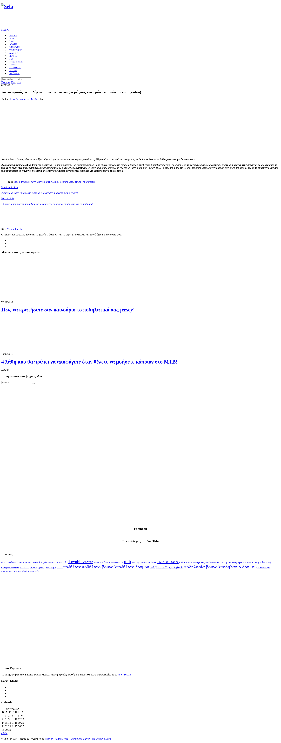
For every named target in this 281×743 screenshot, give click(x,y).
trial (181, 562)
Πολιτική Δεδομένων (79, 738)
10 (13, 719)
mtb (127, 561)
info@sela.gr (124, 674)
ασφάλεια (246, 562)
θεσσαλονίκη (24, 568)
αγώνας (200, 562)
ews (95, 562)
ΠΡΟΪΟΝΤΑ (14, 73)
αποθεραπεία (211, 562)
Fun (13, 82)
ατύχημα (256, 562)
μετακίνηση (50, 567)
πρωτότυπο (6, 571)
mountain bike (117, 562)
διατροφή (266, 562)
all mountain (6, 562)
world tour (192, 562)
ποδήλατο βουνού (99, 566)
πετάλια (60, 568)
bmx (13, 562)
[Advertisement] (60, 20)
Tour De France (168, 562)
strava (153, 562)
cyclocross (47, 562)
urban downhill (22, 181)
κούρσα (33, 567)
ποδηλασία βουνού (202, 566)
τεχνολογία (23, 571)
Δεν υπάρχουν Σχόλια (27, 99)
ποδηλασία (177, 567)
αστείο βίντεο (38, 181)
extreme (100, 562)
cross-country (35, 562)
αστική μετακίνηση (228, 562)
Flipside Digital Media (56, 738)
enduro (88, 562)
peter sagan (137, 562)
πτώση (78, 181)
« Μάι (4, 733)
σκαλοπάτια (89, 181)
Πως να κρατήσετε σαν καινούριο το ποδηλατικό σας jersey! (68, 310)
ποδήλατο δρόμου (132, 566)
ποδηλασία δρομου (239, 566)
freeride (108, 562)
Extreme (5, 82)
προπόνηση (263, 567)
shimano (146, 562)
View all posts (14, 229)
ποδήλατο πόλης (160, 567)
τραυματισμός (33, 571)
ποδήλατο (72, 566)
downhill (75, 561)
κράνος (41, 568)
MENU (5, 29)
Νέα (19, 82)
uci (185, 562)
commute (22, 562)
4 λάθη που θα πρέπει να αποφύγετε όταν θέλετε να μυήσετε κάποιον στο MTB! (89, 362)
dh (66, 562)
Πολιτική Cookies (101, 738)
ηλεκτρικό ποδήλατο (10, 568)
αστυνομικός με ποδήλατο (59, 181)
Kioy (12, 99)
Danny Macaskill (57, 562)
